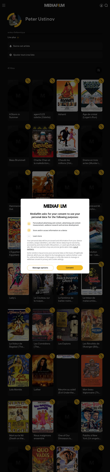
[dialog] (55, 236)
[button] (55, 236)
